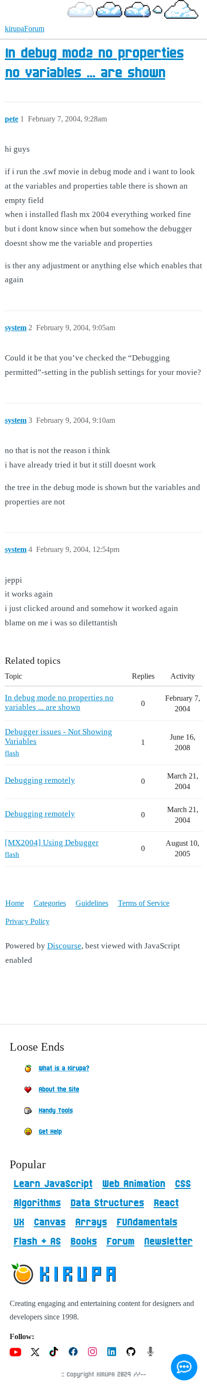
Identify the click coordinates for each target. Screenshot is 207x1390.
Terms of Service (143, 903)
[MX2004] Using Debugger (52, 842)
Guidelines (92, 903)
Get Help (50, 1132)
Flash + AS (37, 1241)
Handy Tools (56, 1110)
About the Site (59, 1089)
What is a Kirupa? (64, 1068)
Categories (50, 903)
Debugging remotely (40, 780)
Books (83, 1241)
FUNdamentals (146, 1222)
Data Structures (107, 1203)
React (166, 1203)
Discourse (64, 945)
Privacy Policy (27, 921)
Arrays (91, 1222)
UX (18, 1222)
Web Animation (133, 1184)
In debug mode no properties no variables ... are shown (59, 702)
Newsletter (168, 1241)
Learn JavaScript (52, 1184)
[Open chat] (184, 1367)
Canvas (49, 1222)
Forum (120, 1241)
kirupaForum (24, 28)
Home (14, 903)
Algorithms (37, 1203)
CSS (183, 1184)
